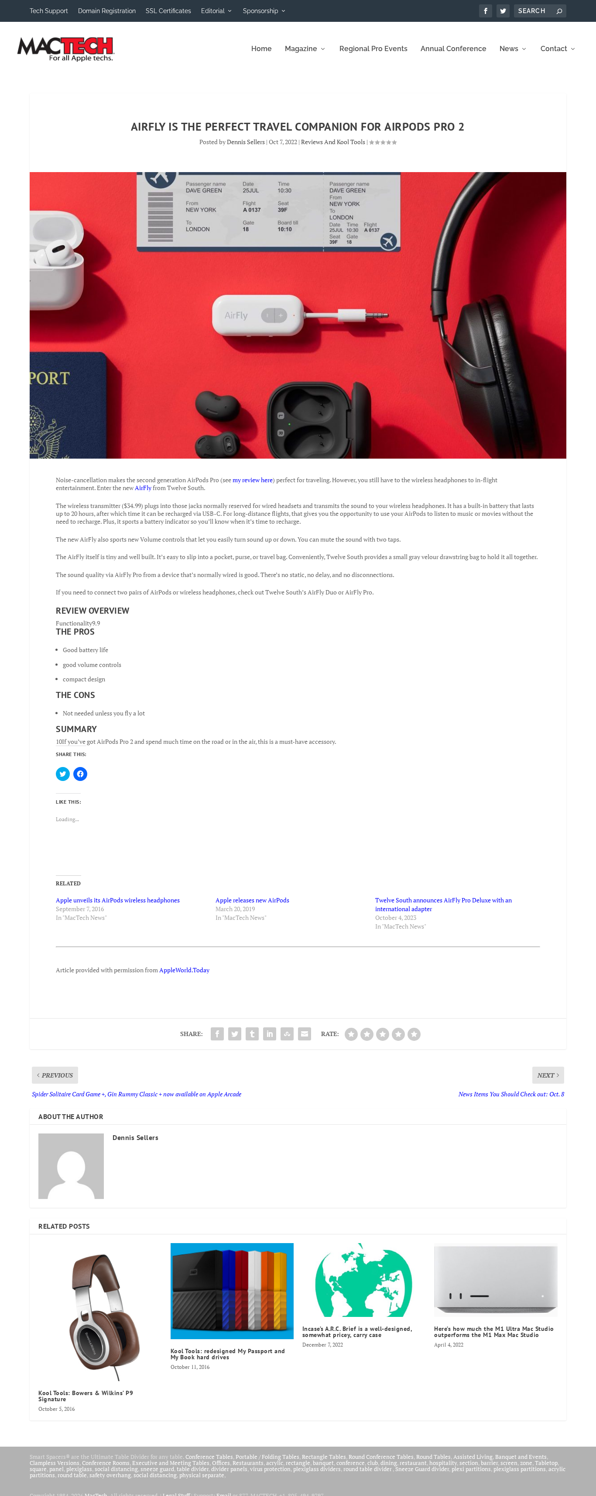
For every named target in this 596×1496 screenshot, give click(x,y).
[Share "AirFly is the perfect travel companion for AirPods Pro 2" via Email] (304, 1034)
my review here (253, 480)
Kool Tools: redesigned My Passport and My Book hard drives (228, 1354)
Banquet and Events (521, 1457)
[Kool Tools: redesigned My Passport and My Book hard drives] (232, 1291)
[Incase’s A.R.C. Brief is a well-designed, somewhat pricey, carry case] (363, 1280)
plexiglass (79, 1469)
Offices (221, 1463)
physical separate (201, 1475)
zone (526, 1463)
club (372, 1463)
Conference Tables (209, 1457)
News (509, 49)
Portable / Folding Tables (267, 1457)
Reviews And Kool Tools (333, 142)
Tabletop (546, 1463)
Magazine (301, 49)
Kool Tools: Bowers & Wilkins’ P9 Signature (85, 1396)
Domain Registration (107, 10)
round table (72, 1475)
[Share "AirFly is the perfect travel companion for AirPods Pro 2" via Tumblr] (252, 1034)
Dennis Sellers (246, 142)
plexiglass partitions (519, 1469)
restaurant (413, 1463)
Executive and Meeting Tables (170, 1463)
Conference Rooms (106, 1463)
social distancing (116, 1469)
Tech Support (49, 10)
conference (350, 1463)
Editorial (213, 10)
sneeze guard (157, 1469)
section (468, 1463)
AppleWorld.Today (184, 970)
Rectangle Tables (324, 1457)
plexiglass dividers (317, 1469)
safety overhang (110, 1475)
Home (261, 49)
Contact (554, 49)
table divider (193, 1469)
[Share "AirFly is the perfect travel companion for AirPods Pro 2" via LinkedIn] (269, 1034)
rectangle (298, 1463)
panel (56, 1469)
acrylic (274, 1463)
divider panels (229, 1469)
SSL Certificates (168, 10)
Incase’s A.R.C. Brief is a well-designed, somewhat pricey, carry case (357, 1332)
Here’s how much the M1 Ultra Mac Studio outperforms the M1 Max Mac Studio (494, 1332)
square (38, 1469)
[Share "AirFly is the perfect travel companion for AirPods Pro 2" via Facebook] (217, 1034)
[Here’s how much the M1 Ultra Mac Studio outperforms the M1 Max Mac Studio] (495, 1280)
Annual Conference (453, 49)
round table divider (368, 1469)
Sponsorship (260, 10)
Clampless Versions (54, 1463)
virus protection (270, 1469)
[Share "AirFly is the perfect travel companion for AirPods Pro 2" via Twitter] (234, 1034)
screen (508, 1463)
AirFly (144, 488)
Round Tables (433, 1457)
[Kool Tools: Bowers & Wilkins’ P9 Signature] (99, 1312)
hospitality (443, 1463)
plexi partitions (471, 1469)
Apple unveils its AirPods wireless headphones (118, 900)
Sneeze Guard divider (422, 1469)
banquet (323, 1463)
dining (388, 1463)
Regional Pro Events (373, 49)
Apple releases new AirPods (252, 900)
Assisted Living (473, 1457)
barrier (489, 1463)
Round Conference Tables (381, 1457)
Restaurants (248, 1463)
